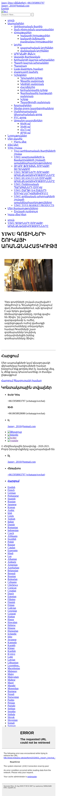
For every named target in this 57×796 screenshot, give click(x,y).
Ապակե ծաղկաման (27, 56)
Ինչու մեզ (20, 141)
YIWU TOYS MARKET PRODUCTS (34, 205)
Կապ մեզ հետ (17, 214)
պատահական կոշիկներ (36, 47)
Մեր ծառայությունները (23, 208)
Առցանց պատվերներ (28, 120)
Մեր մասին (15, 138)
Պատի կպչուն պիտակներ (31, 62)
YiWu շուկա (15, 147)
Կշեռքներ (20, 75)
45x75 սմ (25, 129)
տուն (11, 20)
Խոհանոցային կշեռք (34, 90)
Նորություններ (17, 135)
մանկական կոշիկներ (34, 50)
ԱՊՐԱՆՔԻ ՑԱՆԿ (24, 53)
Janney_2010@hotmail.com (22, 426)
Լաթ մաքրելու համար (28, 69)
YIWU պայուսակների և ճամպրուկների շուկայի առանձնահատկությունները (33, 160)
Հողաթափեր (23, 32)
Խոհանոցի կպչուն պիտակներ (34, 59)
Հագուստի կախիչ (26, 72)
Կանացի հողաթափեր (35, 35)
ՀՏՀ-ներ (13, 144)
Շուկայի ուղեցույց (26, 211)
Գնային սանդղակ (32, 81)
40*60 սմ (25, 132)
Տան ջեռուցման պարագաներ (34, 29)
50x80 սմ (25, 126)
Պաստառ (20, 66)
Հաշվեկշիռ (27, 87)
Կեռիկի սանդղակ (32, 84)
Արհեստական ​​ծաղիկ (28, 26)
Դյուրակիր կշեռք (31, 78)
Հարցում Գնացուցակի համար (21, 380)
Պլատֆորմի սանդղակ (35, 102)
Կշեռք (24, 99)
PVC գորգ (20, 117)
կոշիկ (18, 44)
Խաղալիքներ (23, 105)
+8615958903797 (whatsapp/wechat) (26, 474)
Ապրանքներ (16, 23)
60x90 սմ (25, 123)
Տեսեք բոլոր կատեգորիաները (34, 108)
